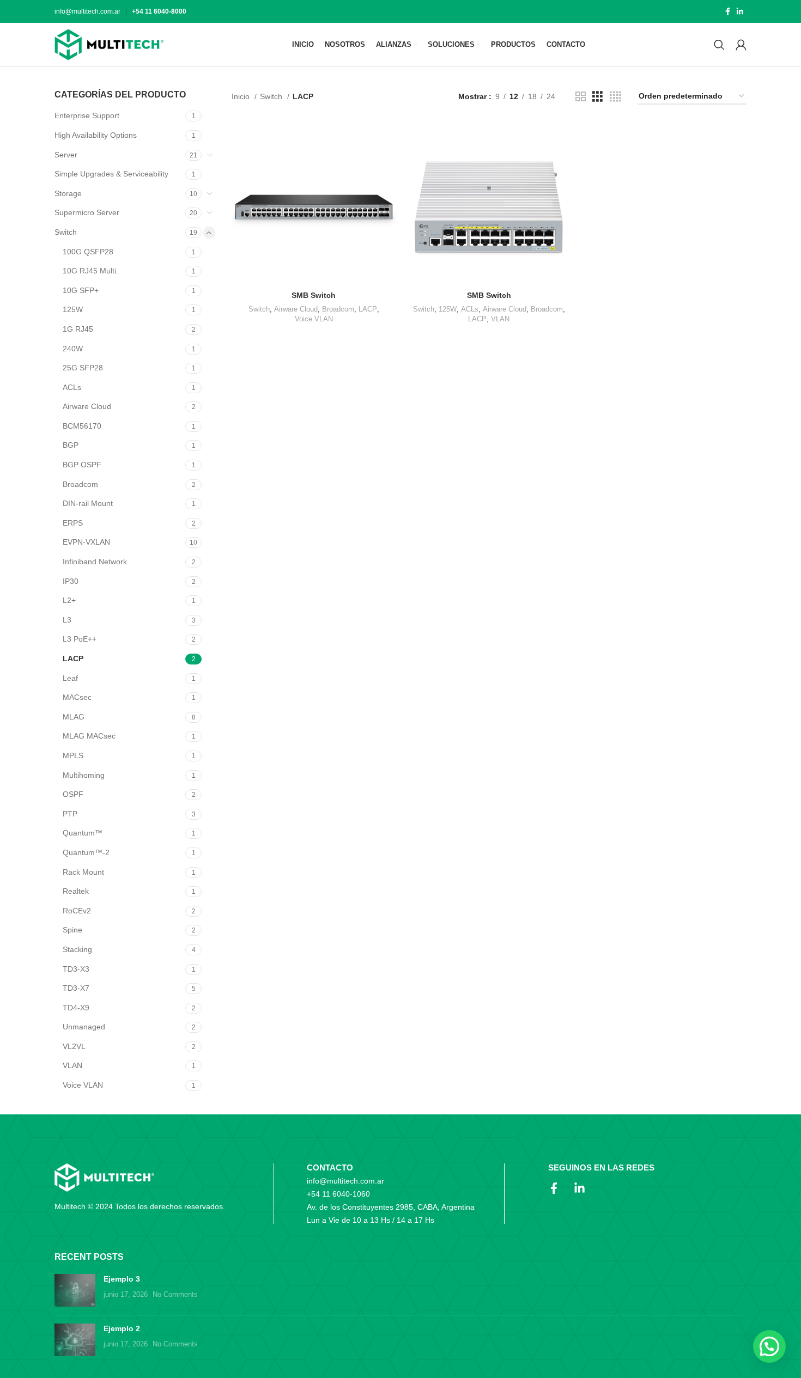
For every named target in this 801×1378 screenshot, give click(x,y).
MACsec (77, 697)
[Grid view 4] (615, 96)
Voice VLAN (83, 1085)
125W (73, 309)
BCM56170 (82, 426)
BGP (70, 445)
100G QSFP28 (88, 251)
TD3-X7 (76, 988)
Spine (72, 929)
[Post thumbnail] (74, 1290)
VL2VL (74, 1046)
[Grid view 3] (597, 96)
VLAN (72, 1065)
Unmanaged (84, 1026)
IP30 (70, 581)
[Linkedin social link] (740, 11)
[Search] (719, 45)
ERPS (73, 523)
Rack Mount (83, 872)
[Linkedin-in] (579, 1188)
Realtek (76, 891)
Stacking (77, 949)
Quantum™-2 (86, 852)
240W (73, 348)
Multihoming (84, 775)
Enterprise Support (86, 115)
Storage (68, 193)
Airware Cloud (87, 406)
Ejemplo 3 (122, 1279)
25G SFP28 (83, 367)
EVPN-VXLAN (86, 542)
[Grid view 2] (580, 96)
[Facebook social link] (727, 11)
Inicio (242, 96)
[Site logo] (108, 44)
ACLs (72, 387)
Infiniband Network (95, 561)
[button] (769, 1346)
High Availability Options (95, 135)
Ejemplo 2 (122, 1328)
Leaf (70, 678)
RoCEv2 (77, 910)
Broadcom (80, 484)
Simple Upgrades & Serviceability (111, 173)
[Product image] (314, 203)
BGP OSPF (82, 464)
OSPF (73, 794)
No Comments (175, 1294)
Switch (65, 232)
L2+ (69, 600)
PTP (70, 813)
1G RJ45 (78, 329)
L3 (67, 619)
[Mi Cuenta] (741, 45)
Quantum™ (82, 832)
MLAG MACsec (89, 735)
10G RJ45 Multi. (90, 270)
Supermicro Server (86, 212)
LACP (73, 658)
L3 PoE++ (79, 639)
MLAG (73, 716)
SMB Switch (314, 295)
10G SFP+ (81, 290)
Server (65, 154)
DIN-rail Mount (88, 503)
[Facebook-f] (554, 1188)
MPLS (73, 755)
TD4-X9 (76, 1007)
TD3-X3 (76, 969)
